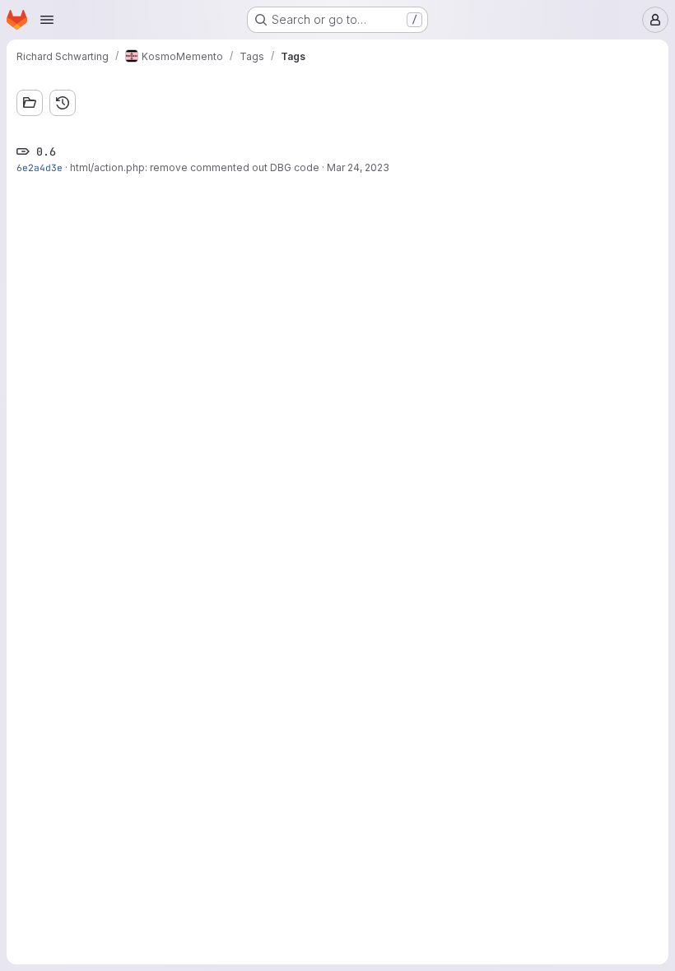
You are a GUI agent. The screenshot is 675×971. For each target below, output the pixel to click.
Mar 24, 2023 (358, 167)
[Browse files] (29, 103)
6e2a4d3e (39, 167)
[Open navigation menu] (47, 20)
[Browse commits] (62, 103)
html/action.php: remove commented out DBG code (194, 167)
